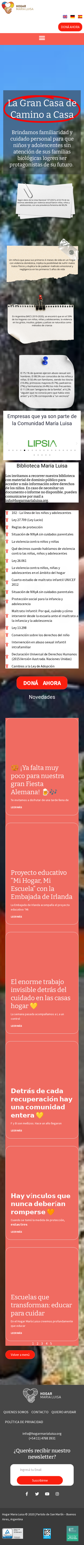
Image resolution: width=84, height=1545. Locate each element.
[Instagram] (57, 1494)
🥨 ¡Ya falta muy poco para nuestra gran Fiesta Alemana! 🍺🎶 (37, 780)
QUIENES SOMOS (15, 1412)
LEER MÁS (16, 807)
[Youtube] (47, 1494)
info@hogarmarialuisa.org (26, 500)
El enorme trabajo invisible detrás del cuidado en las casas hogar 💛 (40, 994)
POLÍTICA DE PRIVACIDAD (24, 1422)
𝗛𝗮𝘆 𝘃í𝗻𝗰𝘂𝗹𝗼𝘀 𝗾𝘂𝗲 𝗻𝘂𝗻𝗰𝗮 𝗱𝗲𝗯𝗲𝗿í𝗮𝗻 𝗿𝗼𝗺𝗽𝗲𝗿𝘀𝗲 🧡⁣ (40, 1204)
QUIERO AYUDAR (63, 1412)
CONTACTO (39, 1412)
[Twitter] (37, 1494)
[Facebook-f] (27, 1494)
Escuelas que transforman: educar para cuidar (41, 1305)
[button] (42, 38)
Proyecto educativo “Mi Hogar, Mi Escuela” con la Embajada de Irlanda (41, 885)
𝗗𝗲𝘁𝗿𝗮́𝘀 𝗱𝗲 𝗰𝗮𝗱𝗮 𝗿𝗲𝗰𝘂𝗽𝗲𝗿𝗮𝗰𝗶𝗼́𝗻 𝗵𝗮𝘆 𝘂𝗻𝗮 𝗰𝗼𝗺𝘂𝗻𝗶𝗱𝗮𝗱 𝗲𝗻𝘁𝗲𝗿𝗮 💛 (42, 1103)
